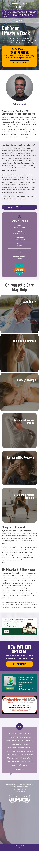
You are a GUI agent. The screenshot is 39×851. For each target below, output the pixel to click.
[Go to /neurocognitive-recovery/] (19, 468)
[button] (19, 62)
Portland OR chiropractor (21, 117)
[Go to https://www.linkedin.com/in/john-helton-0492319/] (20, 7)
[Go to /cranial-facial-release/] (19, 353)
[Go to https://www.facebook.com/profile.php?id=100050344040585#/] (17, 7)
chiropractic (28, 536)
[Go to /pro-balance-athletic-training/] (19, 505)
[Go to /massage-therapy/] (19, 392)
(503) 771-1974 (19, 3)
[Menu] (19, 848)
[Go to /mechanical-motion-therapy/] (19, 430)
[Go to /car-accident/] (19, 314)
